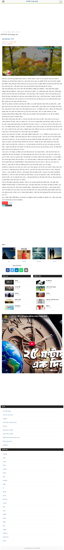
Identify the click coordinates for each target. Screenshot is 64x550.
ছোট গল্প (4, 495)
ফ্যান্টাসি (4, 514)
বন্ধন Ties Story (7, 411)
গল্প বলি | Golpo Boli (36, 548)
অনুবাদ (4, 458)
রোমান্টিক (4, 529)
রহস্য (4, 525)
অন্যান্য (4, 461)
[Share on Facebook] (8, 270)
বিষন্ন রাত (5, 426)
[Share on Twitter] (12, 270)
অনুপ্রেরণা (5, 454)
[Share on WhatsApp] (21, 270)
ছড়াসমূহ (4, 491)
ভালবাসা (13, 31)
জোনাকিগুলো (5, 445)
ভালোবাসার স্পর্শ (8, 39)
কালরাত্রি (5, 418)
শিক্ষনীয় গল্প (5, 533)
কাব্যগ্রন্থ (5, 480)
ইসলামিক (5, 469)
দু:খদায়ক (4, 503)
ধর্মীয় (4, 507)
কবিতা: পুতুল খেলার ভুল (7, 441)
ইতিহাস (4, 465)
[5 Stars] (6, 34)
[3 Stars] (4, 34)
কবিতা (4, 476)
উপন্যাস (4, 473)
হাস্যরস (4, 541)
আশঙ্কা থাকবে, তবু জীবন (8, 430)
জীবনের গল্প (5, 499)
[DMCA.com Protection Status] (7, 207)
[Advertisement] (32, 16)
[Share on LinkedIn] (16, 270)
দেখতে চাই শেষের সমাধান (8, 415)
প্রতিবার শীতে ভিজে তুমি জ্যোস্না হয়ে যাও (11, 437)
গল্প (3, 488)
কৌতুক (4, 484)
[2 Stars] (2, 34)
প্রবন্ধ (4, 510)
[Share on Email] (26, 270)
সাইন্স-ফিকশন (5, 537)
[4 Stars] (5, 34)
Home (9, 31)
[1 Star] (1, 34)
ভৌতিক (4, 522)
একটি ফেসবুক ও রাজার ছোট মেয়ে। (10, 422)
